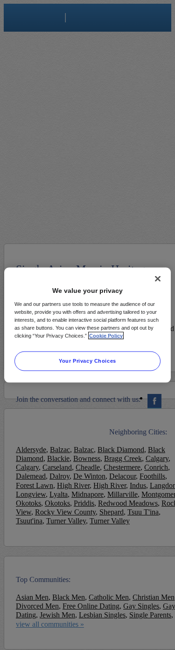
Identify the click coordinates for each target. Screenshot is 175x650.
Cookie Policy (106, 335)
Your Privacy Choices (87, 360)
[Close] (157, 279)
